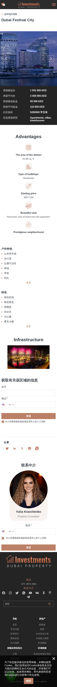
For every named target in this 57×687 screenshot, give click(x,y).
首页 (15, 624)
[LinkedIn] (14, 448)
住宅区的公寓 (42, 634)
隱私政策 (14, 638)
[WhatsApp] (37, 448)
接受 (28, 681)
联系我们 (14, 634)
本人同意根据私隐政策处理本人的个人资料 (25, 421)
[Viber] (29, 448)
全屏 (28, 58)
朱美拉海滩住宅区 (42, 654)
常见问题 (14, 629)
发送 (28, 416)
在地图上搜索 (42, 638)
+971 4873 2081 (28, 584)
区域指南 (42, 643)
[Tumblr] (22, 448)
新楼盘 (42, 624)
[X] (7, 448)
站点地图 (14, 643)
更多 (28, 282)
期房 (42, 629)
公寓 (15, 654)
